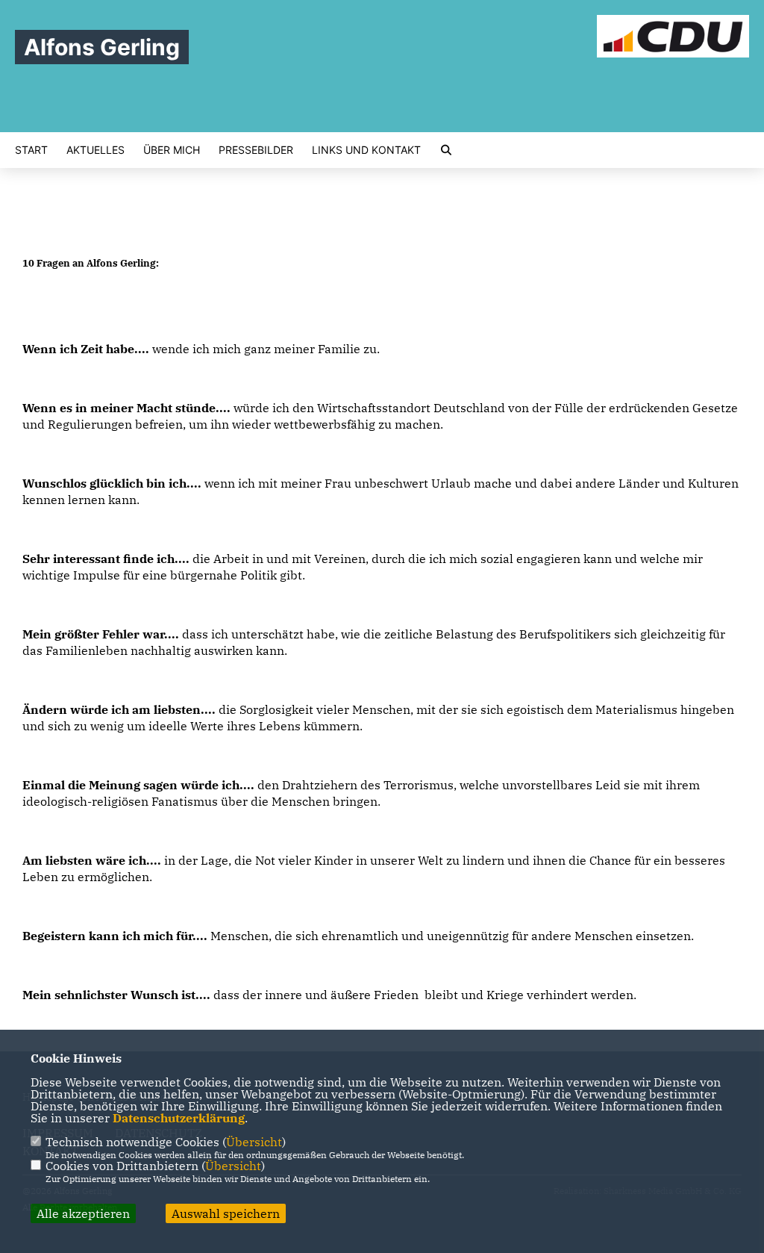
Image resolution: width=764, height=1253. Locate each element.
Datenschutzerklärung (179, 1117)
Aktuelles (95, 150)
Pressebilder (256, 150)
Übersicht (254, 1141)
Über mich (171, 150)
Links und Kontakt (366, 150)
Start (31, 150)
